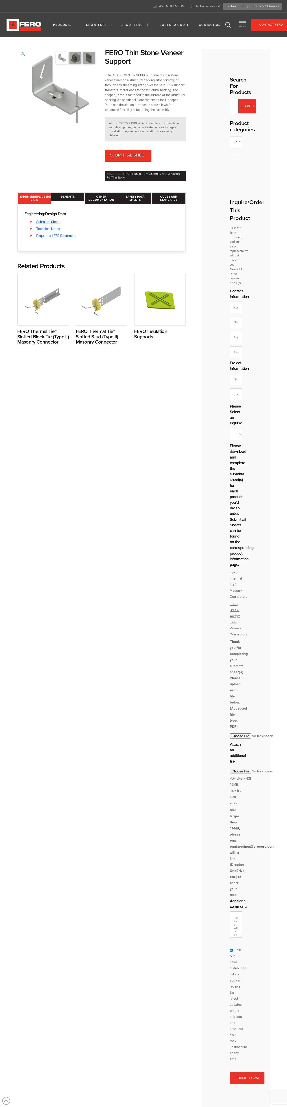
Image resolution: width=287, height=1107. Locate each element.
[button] (228, 25)
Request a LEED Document (56, 236)
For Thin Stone (116, 177)
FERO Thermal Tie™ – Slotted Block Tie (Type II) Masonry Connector (43, 337)
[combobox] (236, 142)
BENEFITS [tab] (68, 196)
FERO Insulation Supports (150, 334)
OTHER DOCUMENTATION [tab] (101, 198)
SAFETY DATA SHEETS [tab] (135, 198)
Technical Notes (48, 229)
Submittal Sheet (128, 155)
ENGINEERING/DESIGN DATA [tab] (35, 198)
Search (247, 106)
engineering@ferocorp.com (252, 847)
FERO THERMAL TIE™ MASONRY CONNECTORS (151, 174)
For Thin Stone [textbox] (237, 142)
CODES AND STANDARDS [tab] (168, 198)
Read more (43, 317)
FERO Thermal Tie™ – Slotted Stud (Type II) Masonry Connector (97, 337)
